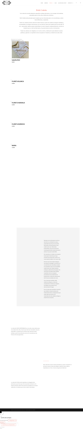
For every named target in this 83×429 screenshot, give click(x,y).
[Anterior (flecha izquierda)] (0, 428)
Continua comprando (8, 424)
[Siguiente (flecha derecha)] (1, 428)
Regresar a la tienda (8, 421)
